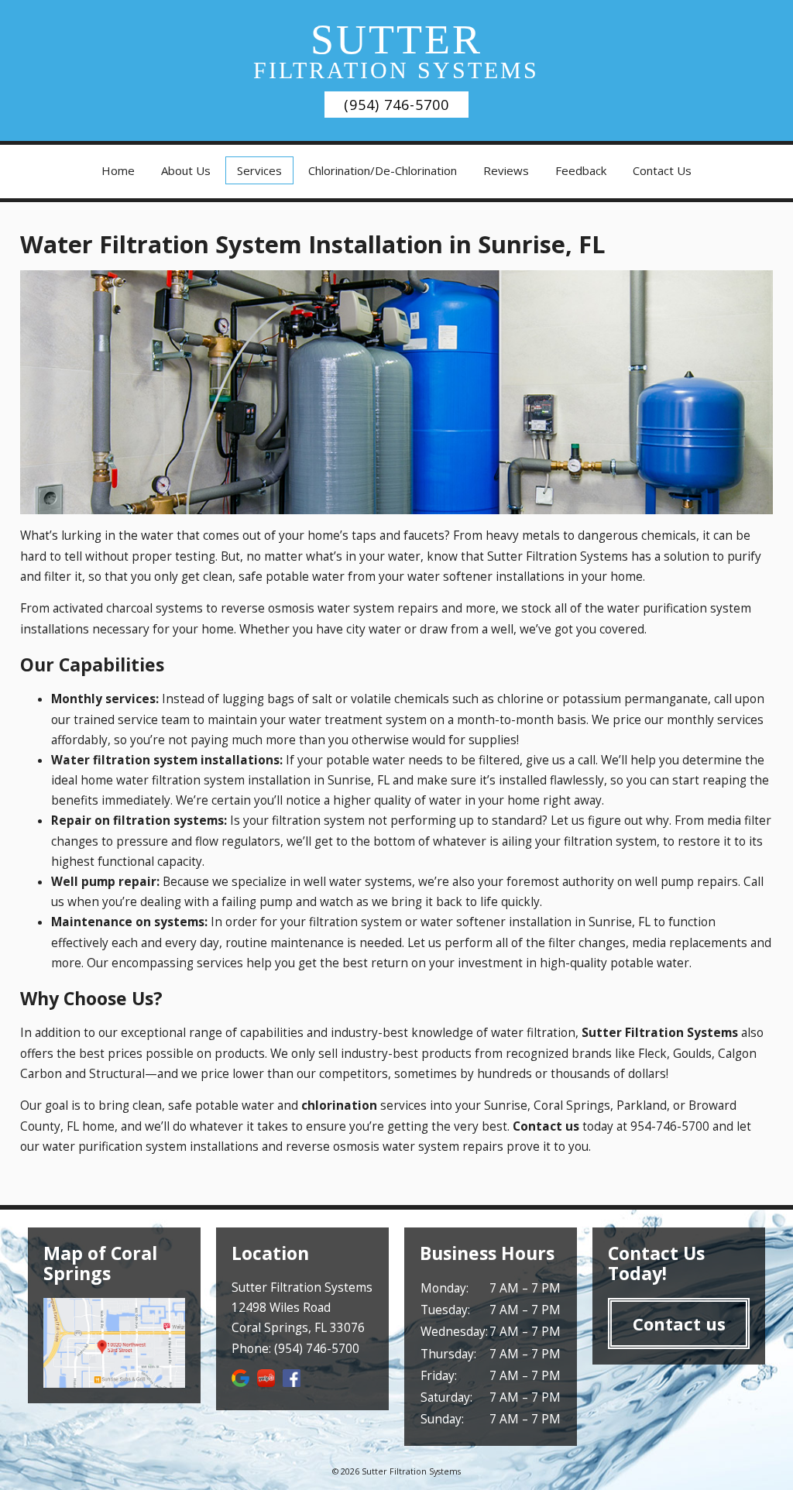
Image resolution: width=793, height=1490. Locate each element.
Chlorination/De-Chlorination (382, 170)
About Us (186, 170)
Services (259, 170)
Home (118, 170)
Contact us (679, 1323)
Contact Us (662, 170)
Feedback (580, 170)
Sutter (396, 49)
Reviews (506, 170)
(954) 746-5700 (396, 104)
